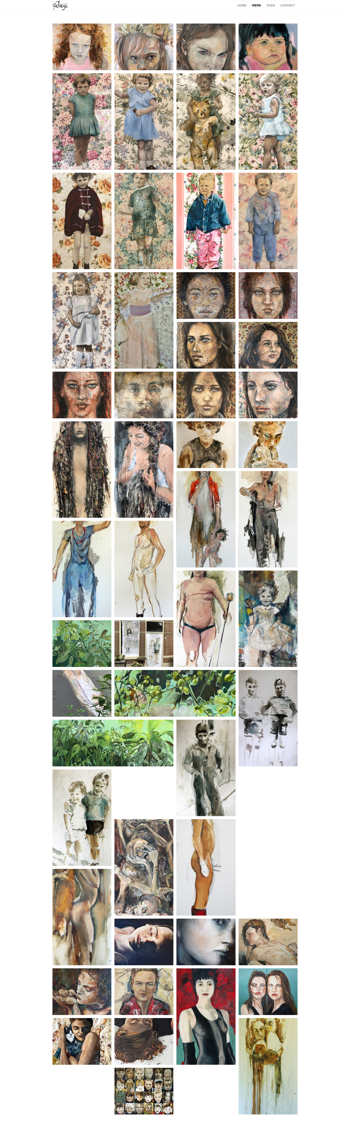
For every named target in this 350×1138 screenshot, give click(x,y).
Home (242, 5)
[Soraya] (60, 5)
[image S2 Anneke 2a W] (270, 123)
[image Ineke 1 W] (207, 222)
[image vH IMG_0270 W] (207, 347)
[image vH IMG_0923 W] (83, 396)
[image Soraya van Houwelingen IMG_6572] (83, 48)
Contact (287, 5)
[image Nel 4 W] (207, 123)
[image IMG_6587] (270, 48)
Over (271, 5)
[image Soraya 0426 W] (207, 297)
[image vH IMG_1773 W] (207, 396)
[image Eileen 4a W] (83, 322)
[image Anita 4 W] (145, 123)
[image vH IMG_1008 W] (270, 347)
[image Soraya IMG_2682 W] (207, 446)
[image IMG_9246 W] (207, 48)
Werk (256, 5)
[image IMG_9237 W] (270, 297)
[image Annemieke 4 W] (145, 222)
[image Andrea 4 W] (83, 222)
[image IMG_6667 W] (145, 48)
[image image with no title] (83, 471)
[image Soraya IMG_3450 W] (145, 396)
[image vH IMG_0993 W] (270, 446)
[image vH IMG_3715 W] (270, 396)
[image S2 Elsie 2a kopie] (145, 322)
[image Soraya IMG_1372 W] (270, 222)
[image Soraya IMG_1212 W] (83, 123)
